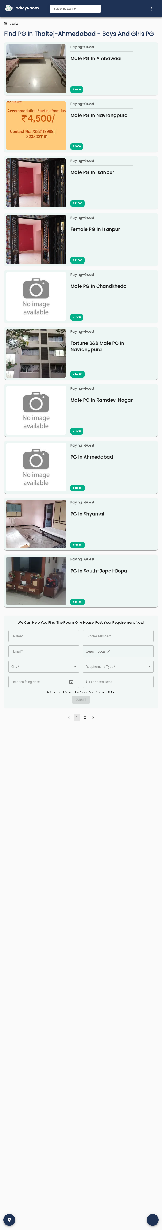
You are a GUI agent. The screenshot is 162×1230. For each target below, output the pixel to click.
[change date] (71, 682)
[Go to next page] (93, 717)
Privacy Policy (87, 692)
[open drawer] (22, 8)
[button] (43, 667)
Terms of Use (108, 692)
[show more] (152, 9)
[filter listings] (153, 1220)
